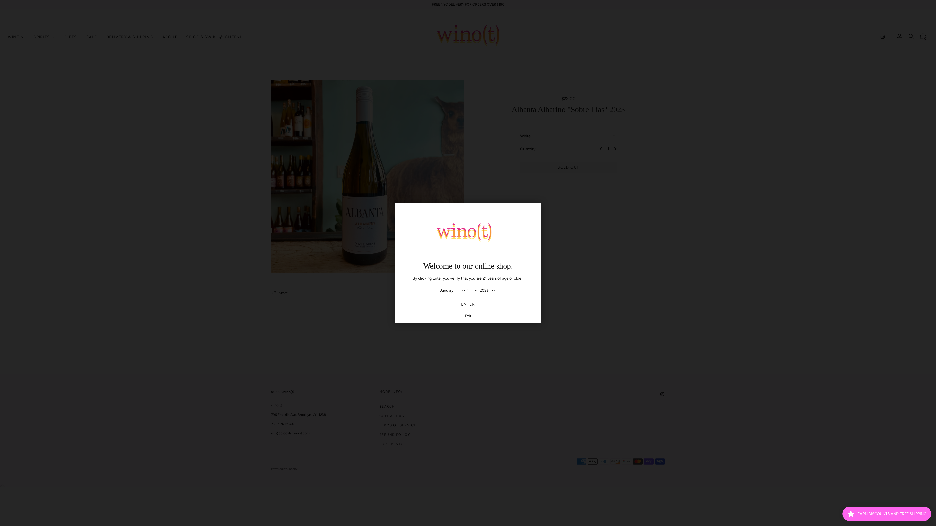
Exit (468, 316)
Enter (468, 304)
